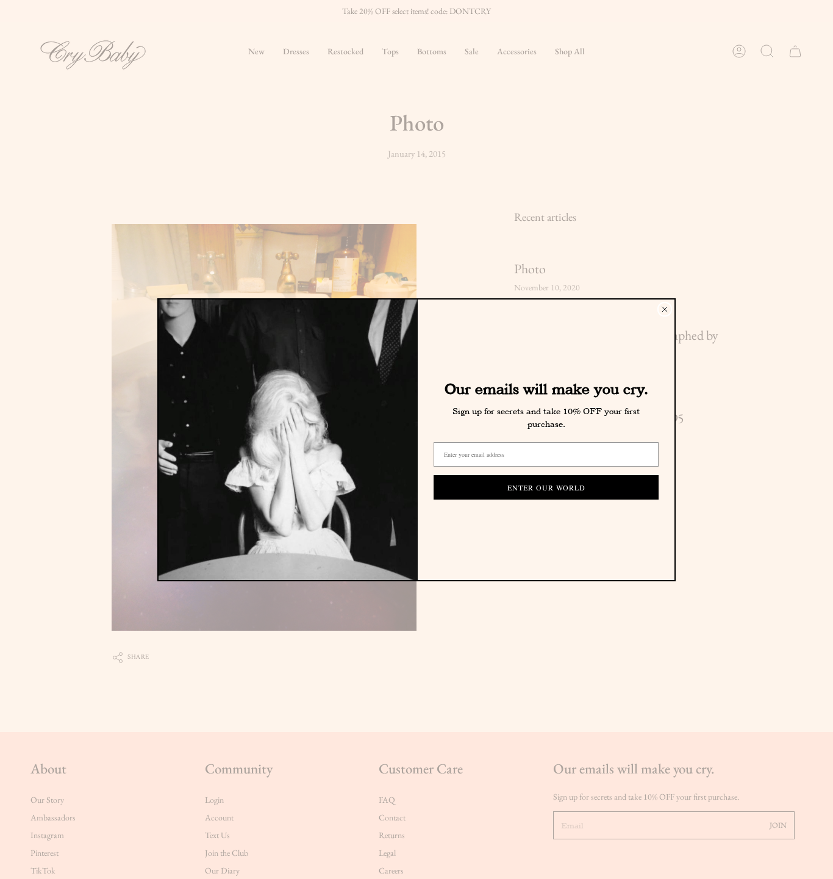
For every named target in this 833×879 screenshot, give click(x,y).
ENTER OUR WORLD (546, 487)
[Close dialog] (665, 309)
